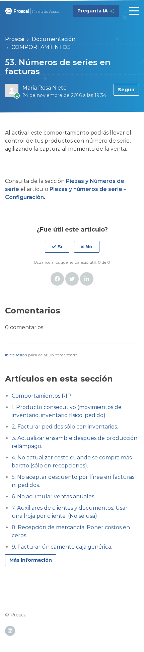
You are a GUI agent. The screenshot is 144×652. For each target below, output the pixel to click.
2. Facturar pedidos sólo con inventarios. (65, 426)
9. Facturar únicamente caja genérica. (62, 547)
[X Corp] (72, 279)
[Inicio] (32, 11)
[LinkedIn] (86, 279)
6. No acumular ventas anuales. (53, 496)
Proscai (14, 39)
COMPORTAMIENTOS (41, 47)
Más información (30, 560)
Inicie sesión (16, 354)
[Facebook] (57, 279)
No (88, 247)
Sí (60, 247)
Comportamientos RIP (41, 396)
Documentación (53, 39)
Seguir (126, 90)
